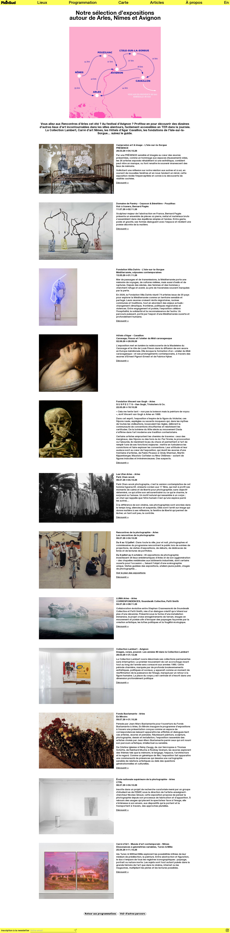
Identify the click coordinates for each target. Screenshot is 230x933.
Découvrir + (122, 183)
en (226, 3)
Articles (157, 3)
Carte (123, 3)
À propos (194, 3)
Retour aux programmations (100, 913)
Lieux (42, 3)
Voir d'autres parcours (132, 913)
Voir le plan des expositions (131, 573)
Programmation (83, 3)
